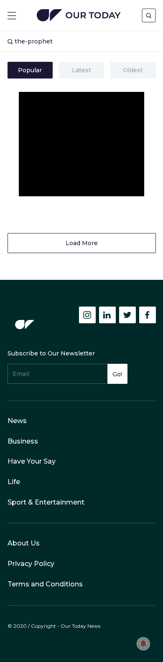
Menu (12, 16)
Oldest (133, 70)
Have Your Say (32, 461)
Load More (82, 243)
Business (23, 441)
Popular (30, 70)
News (17, 421)
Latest (81, 70)
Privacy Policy (31, 564)
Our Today (79, 16)
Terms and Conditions (45, 584)
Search (149, 15)
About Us (24, 543)
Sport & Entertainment (46, 502)
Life (14, 482)
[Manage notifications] (143, 643)
